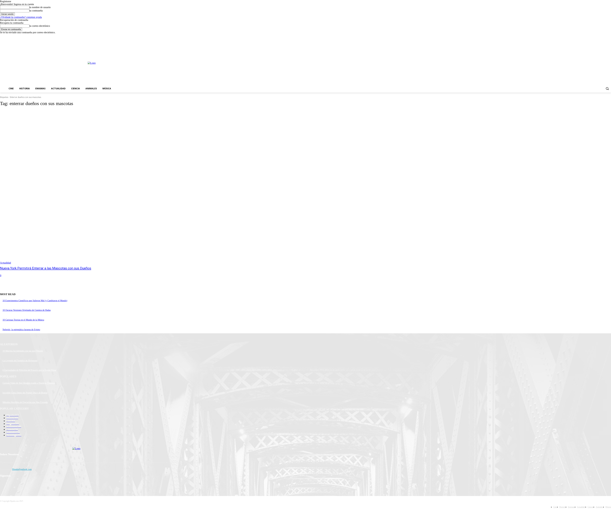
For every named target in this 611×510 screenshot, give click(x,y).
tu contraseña (36, 10)
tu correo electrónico (39, 26)
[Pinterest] (19, 484)
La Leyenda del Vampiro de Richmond (20, 360)
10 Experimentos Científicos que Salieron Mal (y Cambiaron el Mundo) (35, 300)
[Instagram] (596, 36)
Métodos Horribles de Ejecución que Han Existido (25, 402)
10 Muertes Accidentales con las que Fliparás (23, 351)
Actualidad (5, 262)
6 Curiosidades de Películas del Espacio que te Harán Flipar (29, 370)
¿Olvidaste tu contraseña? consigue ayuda (21, 17)
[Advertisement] (260, 63)
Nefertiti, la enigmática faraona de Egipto (21, 329)
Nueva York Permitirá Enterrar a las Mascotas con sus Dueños (45, 268)
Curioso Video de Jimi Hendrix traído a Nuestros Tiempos (29, 383)
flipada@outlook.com (22, 469)
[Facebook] (591, 36)
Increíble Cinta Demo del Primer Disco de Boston (25, 393)
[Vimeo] (605, 36)
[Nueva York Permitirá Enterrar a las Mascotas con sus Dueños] (154, 187)
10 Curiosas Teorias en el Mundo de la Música (23, 320)
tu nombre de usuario (40, 7)
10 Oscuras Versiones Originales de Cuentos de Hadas (27, 310)
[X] (600, 36)
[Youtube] (609, 36)
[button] (607, 88)
